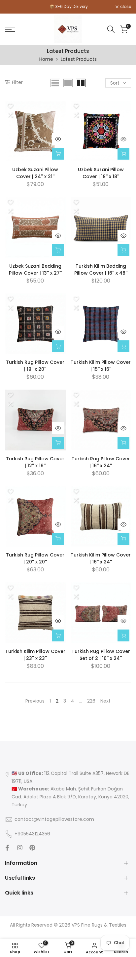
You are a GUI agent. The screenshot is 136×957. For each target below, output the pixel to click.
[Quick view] (58, 139)
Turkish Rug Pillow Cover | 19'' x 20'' (35, 365)
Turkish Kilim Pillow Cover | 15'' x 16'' (101, 365)
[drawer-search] (111, 29)
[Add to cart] (58, 154)
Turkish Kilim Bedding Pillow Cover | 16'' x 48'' (100, 269)
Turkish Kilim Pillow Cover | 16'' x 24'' (101, 558)
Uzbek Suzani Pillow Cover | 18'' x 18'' (101, 173)
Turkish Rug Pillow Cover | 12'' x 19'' (35, 462)
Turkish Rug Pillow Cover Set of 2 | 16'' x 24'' (101, 655)
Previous (35, 701)
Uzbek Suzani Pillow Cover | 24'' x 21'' (35, 173)
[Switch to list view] (55, 83)
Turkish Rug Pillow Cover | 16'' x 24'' (101, 462)
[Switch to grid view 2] (80, 83)
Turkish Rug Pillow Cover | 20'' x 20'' (35, 558)
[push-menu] (10, 29)
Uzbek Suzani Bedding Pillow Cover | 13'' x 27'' (35, 269)
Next (105, 701)
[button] (10, 106)
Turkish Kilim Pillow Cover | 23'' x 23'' (35, 655)
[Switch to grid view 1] (68, 83)
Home (46, 59)
